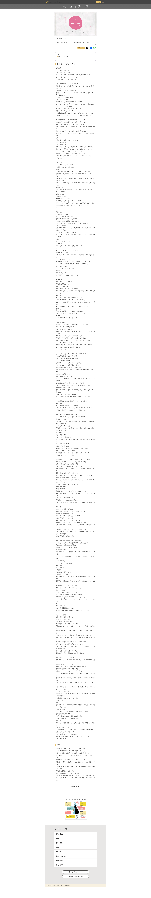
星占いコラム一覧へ (75, 786)
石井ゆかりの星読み (51, 885)
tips (59, 58)
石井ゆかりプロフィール (75, 872)
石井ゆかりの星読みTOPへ (75, 876)
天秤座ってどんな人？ (63, 56)
